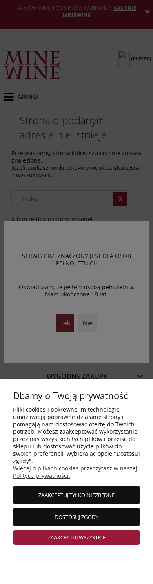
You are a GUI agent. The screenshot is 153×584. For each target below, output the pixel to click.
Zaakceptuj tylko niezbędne (76, 495)
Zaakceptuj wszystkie (77, 537)
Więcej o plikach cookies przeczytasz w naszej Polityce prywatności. (75, 471)
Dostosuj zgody (76, 517)
